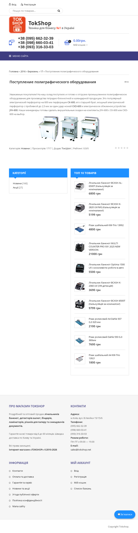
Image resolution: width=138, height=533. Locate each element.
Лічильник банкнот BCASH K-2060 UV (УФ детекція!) (105, 284)
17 (41, 71)
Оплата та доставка (23, 476)
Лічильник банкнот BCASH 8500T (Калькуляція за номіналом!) (107, 302)
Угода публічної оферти (25, 494)
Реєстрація (29, 4)
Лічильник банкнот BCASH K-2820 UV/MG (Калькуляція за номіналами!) (105, 207)
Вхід (13, 4)
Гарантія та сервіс (22, 482)
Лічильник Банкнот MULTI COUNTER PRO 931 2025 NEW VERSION (104, 246)
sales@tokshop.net (81, 449)
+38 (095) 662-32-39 (35, 38)
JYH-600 (14, 110)
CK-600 (71, 102)
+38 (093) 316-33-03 (35, 47)
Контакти (17, 470)
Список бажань (82, 488)
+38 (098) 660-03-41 (35, 42)
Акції (15, 187)
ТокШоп (66, 148)
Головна (13, 71)
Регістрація (80, 476)
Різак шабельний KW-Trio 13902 (106, 225)
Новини (25, 148)
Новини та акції (21, 488)
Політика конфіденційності (27, 500)
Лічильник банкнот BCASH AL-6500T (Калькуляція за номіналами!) (105, 186)
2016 (23, 71)
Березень (33, 71)
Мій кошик (80, 482)
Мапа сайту (18, 506)
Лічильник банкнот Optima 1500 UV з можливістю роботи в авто (107, 266)
